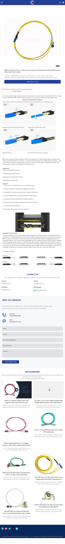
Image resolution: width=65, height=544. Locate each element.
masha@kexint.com (38, 283)
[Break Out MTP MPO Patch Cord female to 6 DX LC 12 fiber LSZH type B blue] (16, 462)
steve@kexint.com (15, 322)
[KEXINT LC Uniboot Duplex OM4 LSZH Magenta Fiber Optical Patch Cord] (16, 389)
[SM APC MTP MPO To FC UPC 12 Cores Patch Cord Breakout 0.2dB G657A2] (48, 495)
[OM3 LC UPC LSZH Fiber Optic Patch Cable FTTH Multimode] (48, 419)
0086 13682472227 (41, 290)
